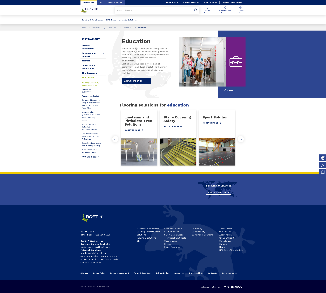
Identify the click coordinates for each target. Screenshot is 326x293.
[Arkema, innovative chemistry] (94, 223)
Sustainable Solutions (202, 235)
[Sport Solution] (217, 138)
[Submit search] (195, 10)
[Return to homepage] (91, 10)
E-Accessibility (196, 273)
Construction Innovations (88, 67)
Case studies (170, 241)
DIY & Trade (111, 20)
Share (230, 90)
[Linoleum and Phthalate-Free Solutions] (139, 138)
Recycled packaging (90, 96)
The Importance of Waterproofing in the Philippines (90, 136)
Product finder (171, 232)
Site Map (84, 273)
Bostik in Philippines (218, 192)
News (222, 247)
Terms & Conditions (143, 273)
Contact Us (240, 12)
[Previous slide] (115, 139)
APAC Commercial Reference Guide (89, 151)
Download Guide (134, 81)
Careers (223, 244)
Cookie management (119, 273)
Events (167, 244)
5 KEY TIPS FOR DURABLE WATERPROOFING (89, 127)
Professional (88, 3)
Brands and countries (232, 3)
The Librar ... (112, 27)
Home (84, 27)
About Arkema (210, 2)
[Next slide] (241, 139)
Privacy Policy (162, 273)
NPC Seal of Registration (231, 250)
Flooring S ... (127, 27)
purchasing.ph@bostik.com (93, 253)
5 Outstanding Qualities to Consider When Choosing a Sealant (91, 116)
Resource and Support (89, 54)
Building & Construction (92, 20)
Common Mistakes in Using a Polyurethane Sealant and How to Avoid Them (91, 104)
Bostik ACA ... (97, 27)
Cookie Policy (99, 273)
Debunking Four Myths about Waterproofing (91, 144)
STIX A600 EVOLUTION (87, 90)
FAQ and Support (90, 157)
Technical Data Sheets (175, 238)
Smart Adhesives (191, 2)
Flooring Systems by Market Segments (90, 83)
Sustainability (198, 232)
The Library (88, 77)
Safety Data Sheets (173, 235)
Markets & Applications (148, 228)
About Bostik (172, 2)
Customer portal (230, 273)
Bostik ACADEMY (114, 3)
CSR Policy (197, 228)
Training (86, 61)
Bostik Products (207, 12)
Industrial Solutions (128, 20)
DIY (101, 3)
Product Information (88, 47)
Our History (224, 232)
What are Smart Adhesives (225, 12)
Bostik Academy (172, 247)
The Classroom (89, 73)
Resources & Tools (173, 228)
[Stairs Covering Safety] (178, 138)
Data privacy (179, 273)
